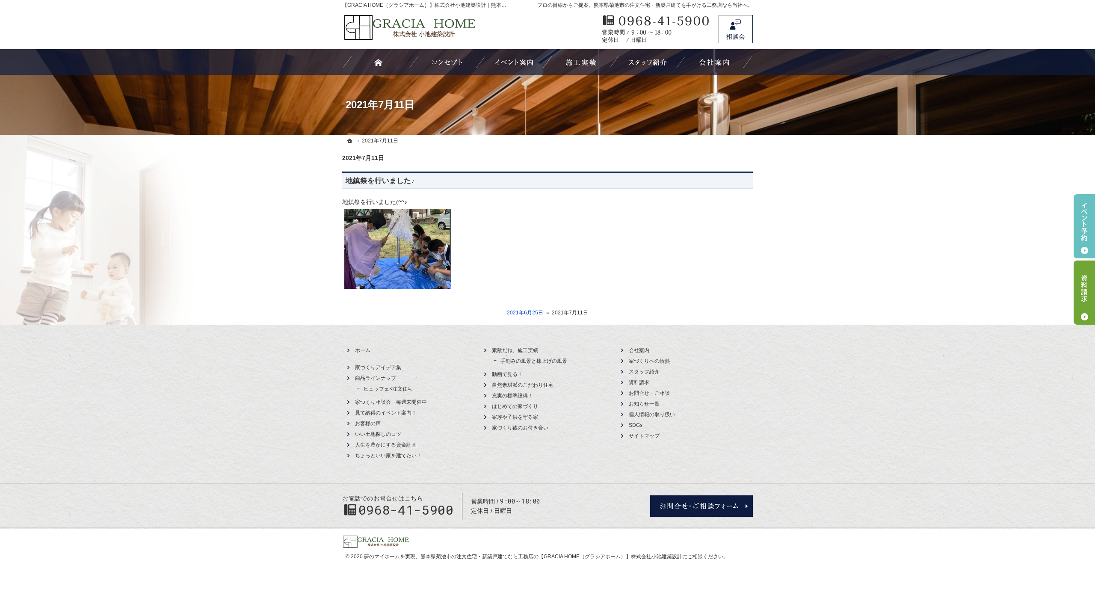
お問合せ (736, 29)
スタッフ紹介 (644, 372)
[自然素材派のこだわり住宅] (447, 62)
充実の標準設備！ (512, 396)
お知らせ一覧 (644, 404)
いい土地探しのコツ (378, 434)
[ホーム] (349, 141)
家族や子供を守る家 (515, 417)
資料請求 (639, 382)
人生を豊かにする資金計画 (386, 445)
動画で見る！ (507, 374)
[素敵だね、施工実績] (581, 62)
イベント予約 (1084, 226)
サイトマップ (644, 436)
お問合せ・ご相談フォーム (701, 506)
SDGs (635, 425)
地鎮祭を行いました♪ (380, 181)
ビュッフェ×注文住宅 (388, 389)
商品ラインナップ (375, 378)
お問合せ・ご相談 (649, 393)
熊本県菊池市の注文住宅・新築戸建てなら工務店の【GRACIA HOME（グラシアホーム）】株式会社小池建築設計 (551, 557)
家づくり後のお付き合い (520, 428)
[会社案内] (714, 62)
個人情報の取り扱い (652, 415)
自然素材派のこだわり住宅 (522, 385)
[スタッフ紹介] (647, 62)
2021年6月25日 (525, 313)
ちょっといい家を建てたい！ (388, 456)
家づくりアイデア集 (378, 367)
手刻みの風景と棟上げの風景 (533, 361)
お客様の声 (368, 423)
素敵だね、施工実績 (515, 350)
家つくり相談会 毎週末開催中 (391, 402)
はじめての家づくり (515, 406)
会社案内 (639, 350)
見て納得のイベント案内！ (386, 413)
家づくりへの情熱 (649, 361)
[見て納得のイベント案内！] (514, 62)
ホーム (362, 350)
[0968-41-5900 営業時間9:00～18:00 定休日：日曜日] (656, 29)
